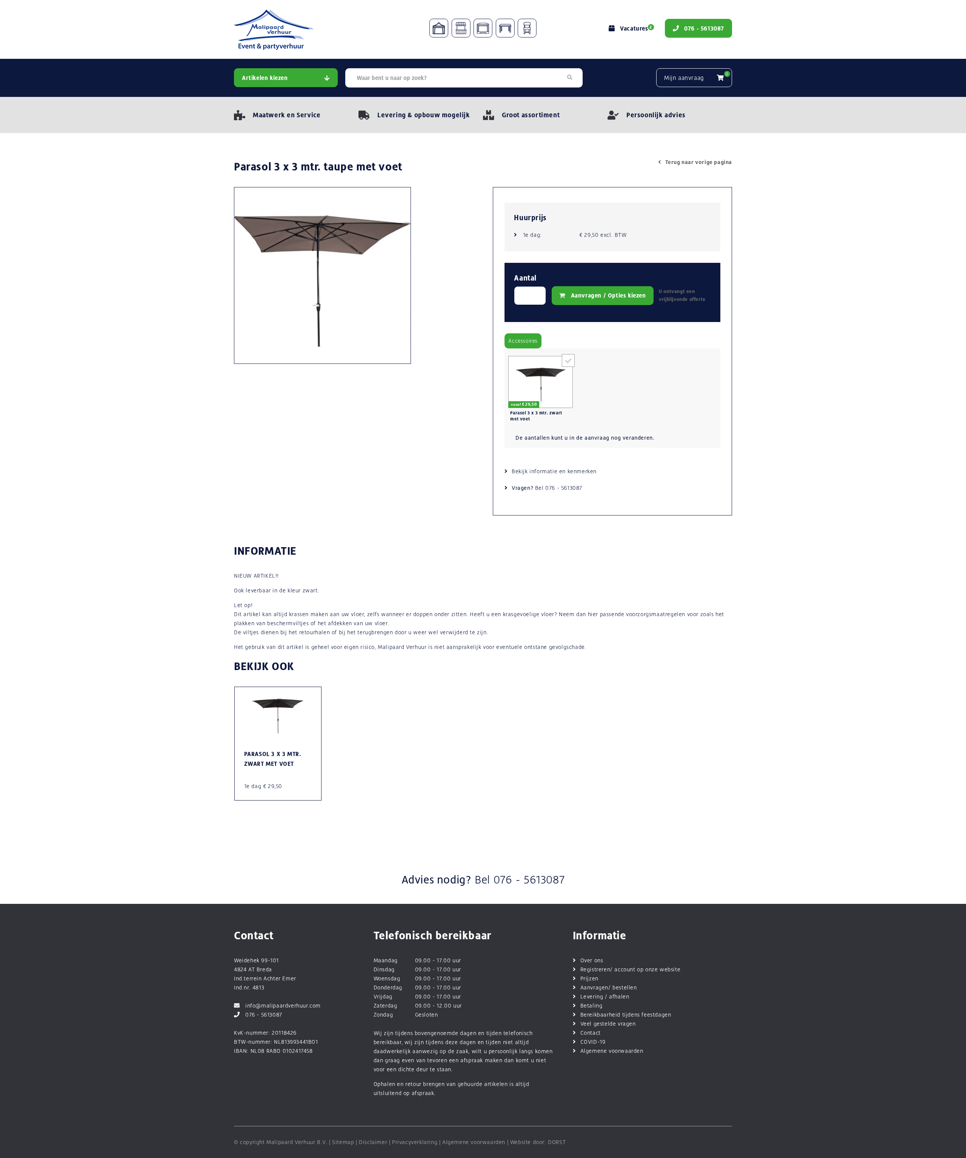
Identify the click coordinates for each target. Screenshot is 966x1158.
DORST (557, 1142)
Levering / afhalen (604, 996)
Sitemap (343, 1142)
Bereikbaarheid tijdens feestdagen (625, 1014)
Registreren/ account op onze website (630, 969)
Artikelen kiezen (265, 77)
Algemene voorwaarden (611, 1051)
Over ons (591, 960)
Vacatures (636, 28)
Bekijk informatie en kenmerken (554, 471)
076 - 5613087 (563, 488)
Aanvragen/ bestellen (608, 987)
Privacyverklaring (414, 1142)
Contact (590, 1032)
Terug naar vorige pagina (698, 162)
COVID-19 (593, 1041)
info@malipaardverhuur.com (283, 1005)
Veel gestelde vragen (608, 1023)
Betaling (591, 1005)
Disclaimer (373, 1142)
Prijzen (589, 978)
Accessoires (523, 341)
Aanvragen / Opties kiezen (608, 295)
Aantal (525, 278)
